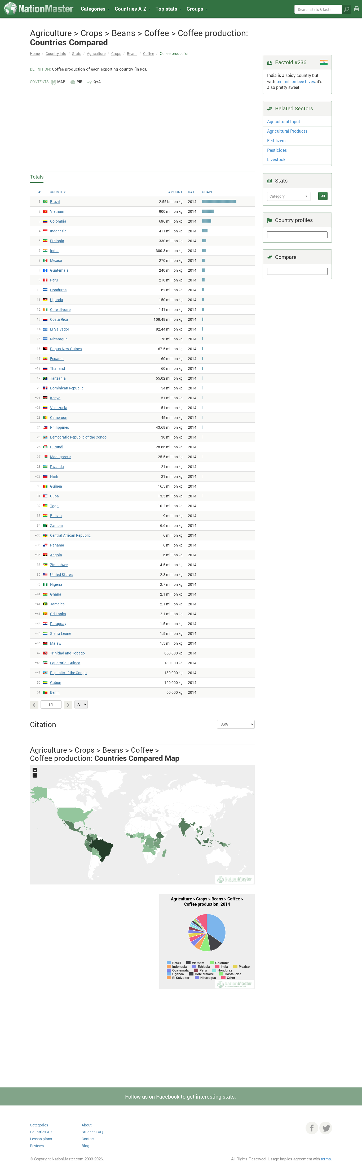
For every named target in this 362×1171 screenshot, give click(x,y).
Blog (85, 1145)
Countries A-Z (41, 1131)
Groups (196, 8)
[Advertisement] (142, 125)
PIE (79, 81)
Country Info (56, 53)
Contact (88, 1138)
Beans (132, 53)
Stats (76, 53)
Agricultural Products (287, 131)
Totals (36, 177)
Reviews (37, 1145)
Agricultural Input (283, 121)
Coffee (148, 53)
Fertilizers (276, 140)
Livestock (276, 159)
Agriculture (96, 53)
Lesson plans (41, 1138)
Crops (116, 53)
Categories (94, 8)
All (323, 196)
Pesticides (277, 150)
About (87, 1124)
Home (35, 53)
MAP (61, 81)
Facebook (312, 1128)
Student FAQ (92, 1131)
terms (326, 1158)
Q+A (97, 81)
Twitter (325, 1128)
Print (357, 12)
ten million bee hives (295, 81)
